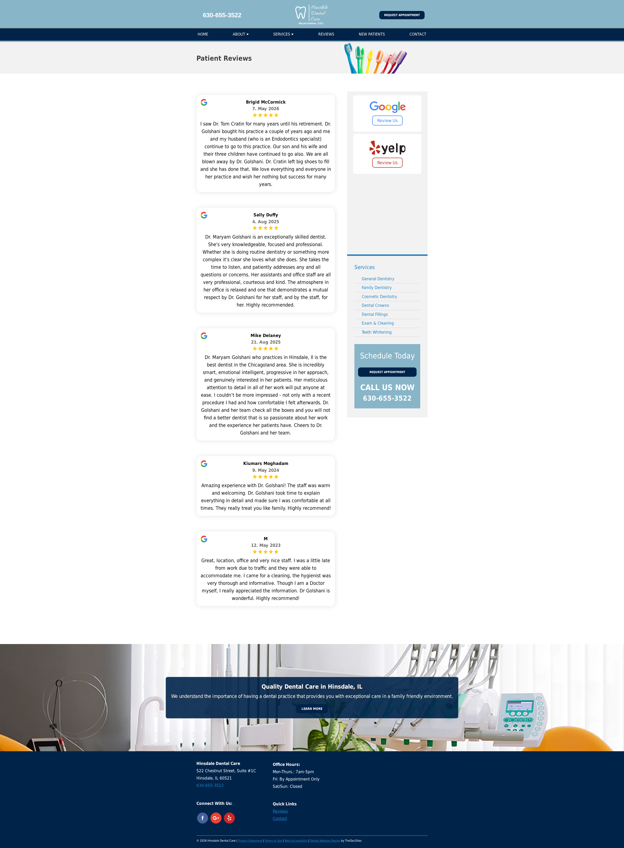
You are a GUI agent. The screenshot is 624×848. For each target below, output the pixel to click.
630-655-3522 (222, 15)
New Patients (372, 34)
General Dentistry (378, 278)
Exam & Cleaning (378, 323)
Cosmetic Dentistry (379, 296)
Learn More (312, 709)
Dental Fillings (375, 314)
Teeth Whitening (377, 332)
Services (281, 34)
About (239, 34)
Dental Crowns (375, 305)
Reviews (326, 34)
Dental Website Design (325, 840)
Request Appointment (402, 15)
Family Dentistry (377, 287)
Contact (418, 34)
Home (203, 34)
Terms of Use (273, 840)
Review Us (387, 120)
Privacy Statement (250, 840)
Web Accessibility (296, 840)
